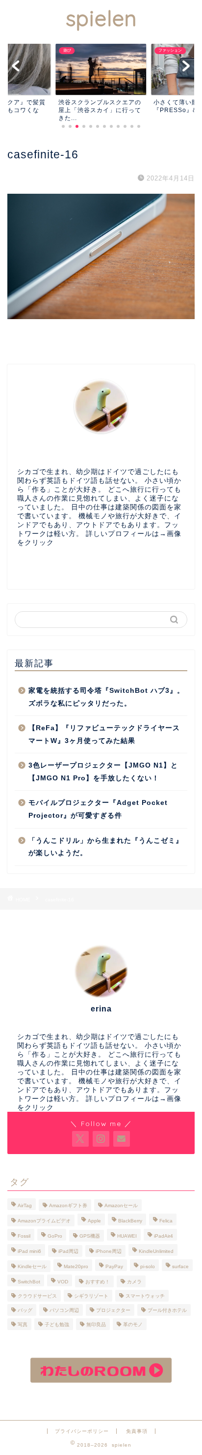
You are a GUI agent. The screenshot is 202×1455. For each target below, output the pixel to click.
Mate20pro (76, 1266)
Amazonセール (121, 1205)
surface (180, 1266)
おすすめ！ (97, 1281)
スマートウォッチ (145, 1296)
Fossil (24, 1236)
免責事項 (137, 1431)
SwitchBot (29, 1281)
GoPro (55, 1236)
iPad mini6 (29, 1251)
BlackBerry (130, 1220)
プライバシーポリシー (82, 1431)
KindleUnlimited (156, 1251)
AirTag (25, 1205)
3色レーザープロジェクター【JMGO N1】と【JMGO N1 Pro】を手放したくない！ (103, 772)
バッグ (25, 1310)
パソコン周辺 (64, 1310)
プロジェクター (113, 1310)
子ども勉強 (57, 1324)
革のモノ (133, 1324)
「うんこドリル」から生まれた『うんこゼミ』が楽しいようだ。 (105, 847)
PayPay (114, 1266)
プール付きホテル (167, 1310)
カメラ (134, 1281)
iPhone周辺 (109, 1251)
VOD (62, 1281)
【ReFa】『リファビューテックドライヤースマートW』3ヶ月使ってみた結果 (104, 734)
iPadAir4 (163, 1236)
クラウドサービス (37, 1296)
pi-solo (147, 1266)
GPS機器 (89, 1236)
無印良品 (96, 1324)
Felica (166, 1220)
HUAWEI (127, 1236)
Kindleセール (32, 1266)
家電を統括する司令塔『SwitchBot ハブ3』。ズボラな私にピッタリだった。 (106, 697)
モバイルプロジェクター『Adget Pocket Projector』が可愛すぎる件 (98, 809)
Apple (94, 1220)
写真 (22, 1324)
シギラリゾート (91, 1296)
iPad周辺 (68, 1251)
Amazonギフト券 (68, 1205)
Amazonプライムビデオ (44, 1220)
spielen (101, 18)
